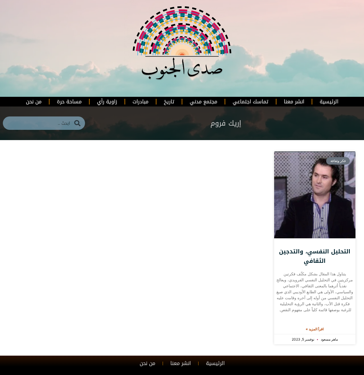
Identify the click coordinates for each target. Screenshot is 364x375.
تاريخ (169, 101)
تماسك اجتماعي (250, 101)
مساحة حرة (69, 101)
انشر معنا (294, 101)
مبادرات (140, 101)
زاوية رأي (107, 101)
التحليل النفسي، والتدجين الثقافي (314, 256)
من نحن (34, 101)
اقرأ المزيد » (315, 329)
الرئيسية (329, 101)
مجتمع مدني (203, 101)
